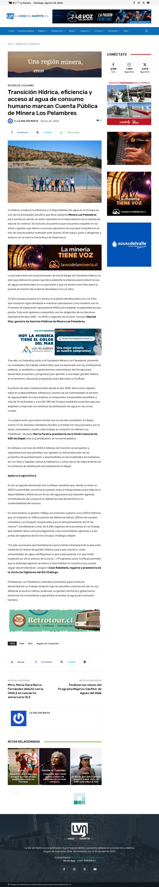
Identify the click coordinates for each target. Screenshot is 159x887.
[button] (146, 31)
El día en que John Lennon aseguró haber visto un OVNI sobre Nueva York (86, 779)
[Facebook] (134, 3)
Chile (21, 643)
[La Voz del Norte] (11, 120)
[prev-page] (10, 791)
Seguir (129, 63)
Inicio (11, 43)
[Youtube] (148, 3)
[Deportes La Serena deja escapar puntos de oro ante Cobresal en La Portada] (23, 766)
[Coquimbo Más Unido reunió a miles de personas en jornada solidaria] (54, 766)
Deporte (23, 771)
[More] (85, 662)
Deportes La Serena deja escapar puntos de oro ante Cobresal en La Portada (23, 778)
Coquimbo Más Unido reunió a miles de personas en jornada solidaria (54, 778)
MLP (30, 643)
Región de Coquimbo (28, 43)
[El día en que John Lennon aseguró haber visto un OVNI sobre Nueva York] (86, 766)
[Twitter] (143, 3)
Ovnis (85, 773)
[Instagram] (139, 3)
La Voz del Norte (27, 121)
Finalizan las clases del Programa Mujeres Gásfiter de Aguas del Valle (80, 689)
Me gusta (113, 63)
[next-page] (16, 791)
